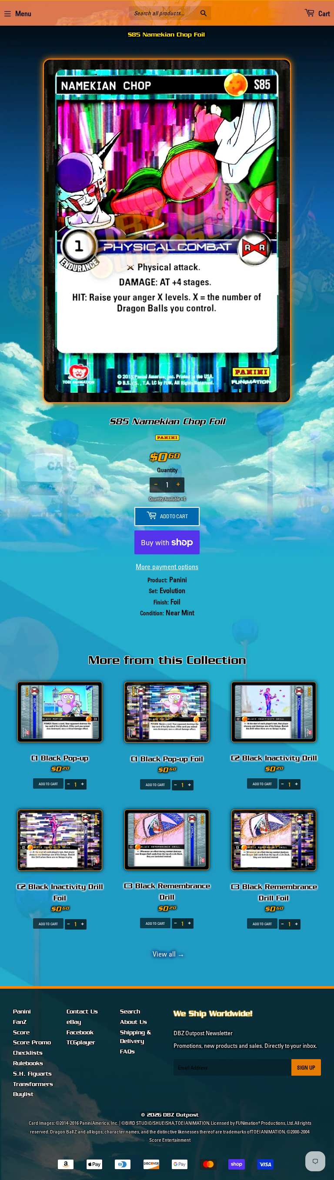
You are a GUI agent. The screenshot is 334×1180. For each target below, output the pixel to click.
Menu (23, 13)
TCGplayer (81, 1043)
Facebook (80, 1033)
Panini (22, 1012)
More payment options (167, 566)
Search (130, 1012)
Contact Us (82, 1012)
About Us (133, 1022)
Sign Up (306, 1067)
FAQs (127, 1052)
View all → (167, 954)
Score (21, 1033)
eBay (74, 1022)
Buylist (23, 1094)
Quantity (167, 470)
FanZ (20, 1022)
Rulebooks (28, 1063)
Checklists (28, 1053)
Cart (323, 13)
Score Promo (32, 1043)
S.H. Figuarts (32, 1074)
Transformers (33, 1084)
